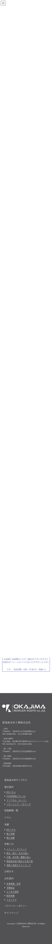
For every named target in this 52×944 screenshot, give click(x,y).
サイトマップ (11, 913)
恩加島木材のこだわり (15, 780)
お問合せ (9, 871)
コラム (7, 817)
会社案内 (9, 878)
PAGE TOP (47, 847)
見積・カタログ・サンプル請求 (34, 940)
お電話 (10, 940)
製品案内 (9, 787)
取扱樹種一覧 (11, 810)
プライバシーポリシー (15, 905)
